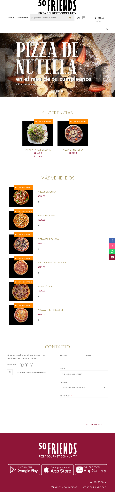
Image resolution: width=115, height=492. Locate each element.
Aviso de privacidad (94, 487)
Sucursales (22, 18)
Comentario (66, 396)
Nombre (64, 355)
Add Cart (39, 202)
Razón (63, 368)
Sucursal (64, 382)
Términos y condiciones (64, 487)
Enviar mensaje (95, 424)
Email (89, 355)
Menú (11, 18)
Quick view (37, 149)
